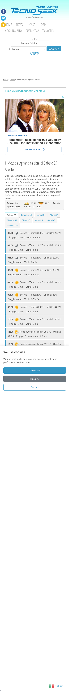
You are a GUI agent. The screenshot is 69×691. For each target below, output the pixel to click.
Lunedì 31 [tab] (41, 214)
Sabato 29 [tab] (11, 215)
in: (9, 48)
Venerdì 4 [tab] (39, 220)
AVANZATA (34, 54)
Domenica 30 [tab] (26, 214)
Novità (20, 25)
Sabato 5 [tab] (51, 220)
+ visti (32, 25)
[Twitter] (3, 18)
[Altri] (3, 24)
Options (35, 387)
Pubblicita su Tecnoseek (40, 31)
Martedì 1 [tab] (54, 214)
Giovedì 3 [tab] (26, 220)
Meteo (12, 79)
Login (43, 25)
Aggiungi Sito (13, 31)
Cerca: (34, 39)
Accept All (35, 370)
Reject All (34, 378)
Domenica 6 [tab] (12, 225)
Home (8, 25)
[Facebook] (3, 11)
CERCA (55, 48)
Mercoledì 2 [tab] (12, 220)
